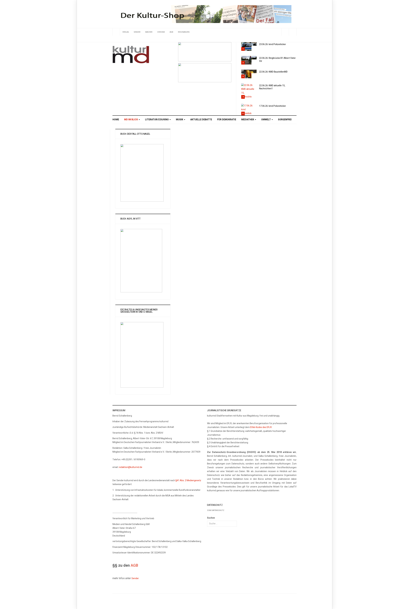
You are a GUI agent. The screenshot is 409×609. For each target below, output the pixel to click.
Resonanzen (183, 32)
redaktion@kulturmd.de (130, 467)
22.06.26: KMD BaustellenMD (273, 71)
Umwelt (266, 119)
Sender (137, 32)
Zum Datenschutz (215, 510)
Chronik (161, 32)
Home (115, 119)
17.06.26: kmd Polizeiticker (272, 106)
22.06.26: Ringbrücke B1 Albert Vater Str (277, 59)
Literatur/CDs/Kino (157, 119)
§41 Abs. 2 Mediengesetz (188, 480)
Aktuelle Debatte (201, 119)
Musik (180, 119)
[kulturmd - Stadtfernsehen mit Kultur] (130, 54)
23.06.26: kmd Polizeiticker (272, 44)
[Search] (292, 32)
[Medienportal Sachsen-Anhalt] (204, 51)
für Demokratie (226, 119)
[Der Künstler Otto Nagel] (204, 72)
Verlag (125, 32)
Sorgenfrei (285, 119)
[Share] (285, 32)
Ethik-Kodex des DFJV (261, 427)
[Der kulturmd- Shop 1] (204, 14)
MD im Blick (131, 119)
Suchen (211, 518)
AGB (171, 32)
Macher (148, 32)
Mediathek (248, 119)
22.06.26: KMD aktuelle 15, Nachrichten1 (272, 87)
